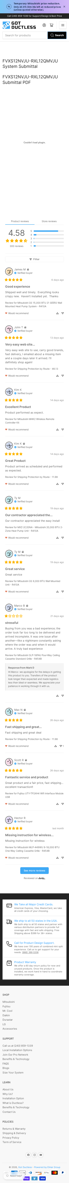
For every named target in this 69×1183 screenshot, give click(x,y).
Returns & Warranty (14, 1128)
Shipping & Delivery (14, 1133)
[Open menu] (62, 25)
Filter (36, 259)
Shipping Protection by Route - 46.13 (37, 368)
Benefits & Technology (16, 1059)
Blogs (6, 1068)
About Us (8, 1089)
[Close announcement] (64, 7)
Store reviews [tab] (49, 221)
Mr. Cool (7, 1010)
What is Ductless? (13, 1103)
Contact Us (9, 1111)
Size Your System (13, 1072)
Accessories (10, 1028)
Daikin (6, 1015)
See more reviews (34, 870)
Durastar (8, 1019)
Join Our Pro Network (15, 1054)
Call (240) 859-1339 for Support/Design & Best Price (34, 16)
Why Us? (8, 1094)
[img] (28, 269)
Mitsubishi (9, 1001)
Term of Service (12, 1142)
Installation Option (13, 1098)
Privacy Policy (11, 1137)
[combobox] (34, 35)
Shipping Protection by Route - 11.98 (37, 476)
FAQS (6, 1063)
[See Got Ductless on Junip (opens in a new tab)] (42, 878)
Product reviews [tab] (20, 221)
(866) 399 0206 (30, 952)
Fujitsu (6, 1006)
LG (4, 1024)
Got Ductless (25, 1167)
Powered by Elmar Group (47, 1167)
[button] (47, 231)
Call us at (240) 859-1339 (18, 1045)
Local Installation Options (17, 1050)
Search (59, 35)
